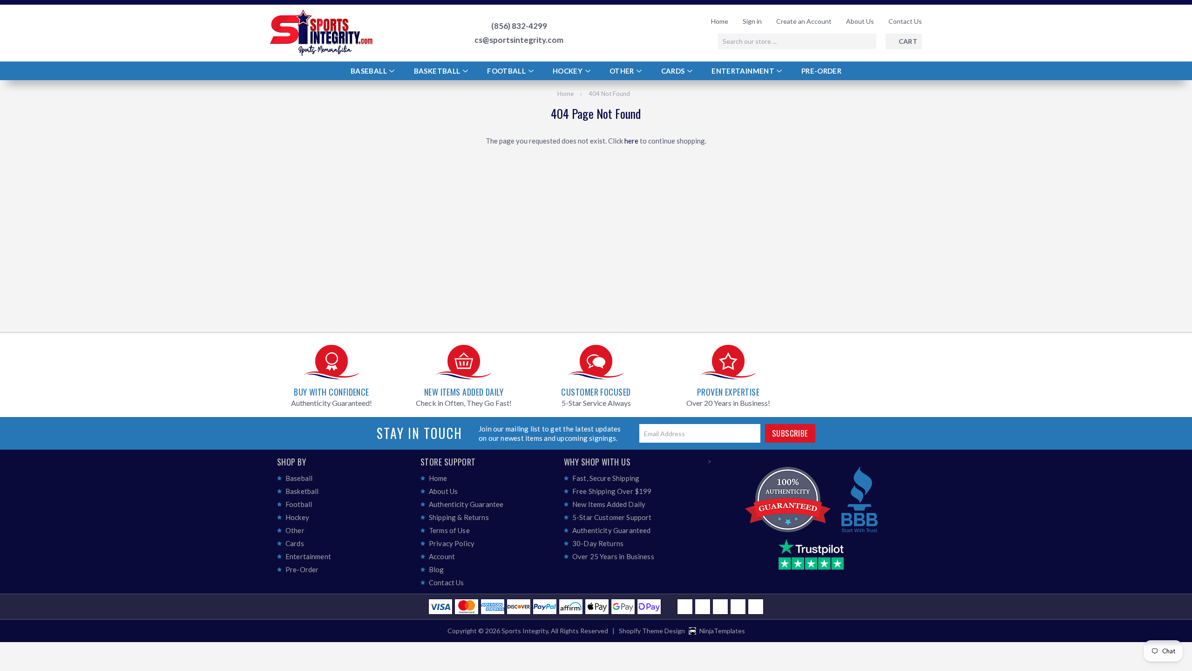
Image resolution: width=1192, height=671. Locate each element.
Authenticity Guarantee (466, 504)
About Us (860, 21)
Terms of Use (449, 530)
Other (623, 71)
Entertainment (743, 71)
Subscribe (790, 433)
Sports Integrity (524, 631)
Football (507, 71)
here (631, 141)
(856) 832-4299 (519, 26)
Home (719, 21)
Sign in (752, 21)
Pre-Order (821, 71)
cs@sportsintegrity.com (518, 40)
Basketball (438, 71)
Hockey (568, 71)
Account (442, 556)
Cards (673, 71)
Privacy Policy (451, 543)
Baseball (369, 71)
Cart (908, 41)
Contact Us (905, 21)
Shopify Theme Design (652, 631)
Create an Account (804, 21)
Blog (436, 569)
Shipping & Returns (459, 517)
